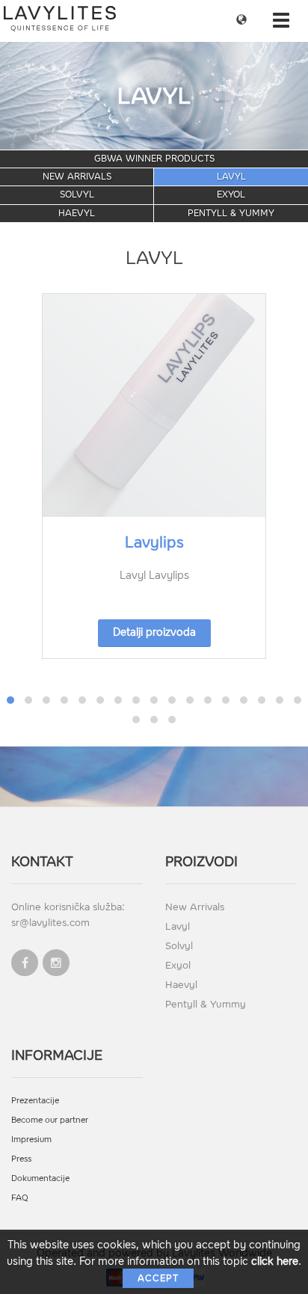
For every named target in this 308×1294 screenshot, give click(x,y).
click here (274, 1261)
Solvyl (77, 194)
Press (21, 1159)
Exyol (231, 194)
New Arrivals (77, 176)
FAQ (19, 1198)
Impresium (31, 1139)
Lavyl (231, 176)
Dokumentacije (40, 1178)
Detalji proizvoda (154, 632)
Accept (158, 1278)
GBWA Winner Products (154, 158)
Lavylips (154, 542)
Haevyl (76, 213)
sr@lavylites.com (50, 922)
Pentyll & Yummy (231, 213)
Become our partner (49, 1120)
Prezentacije (35, 1101)
